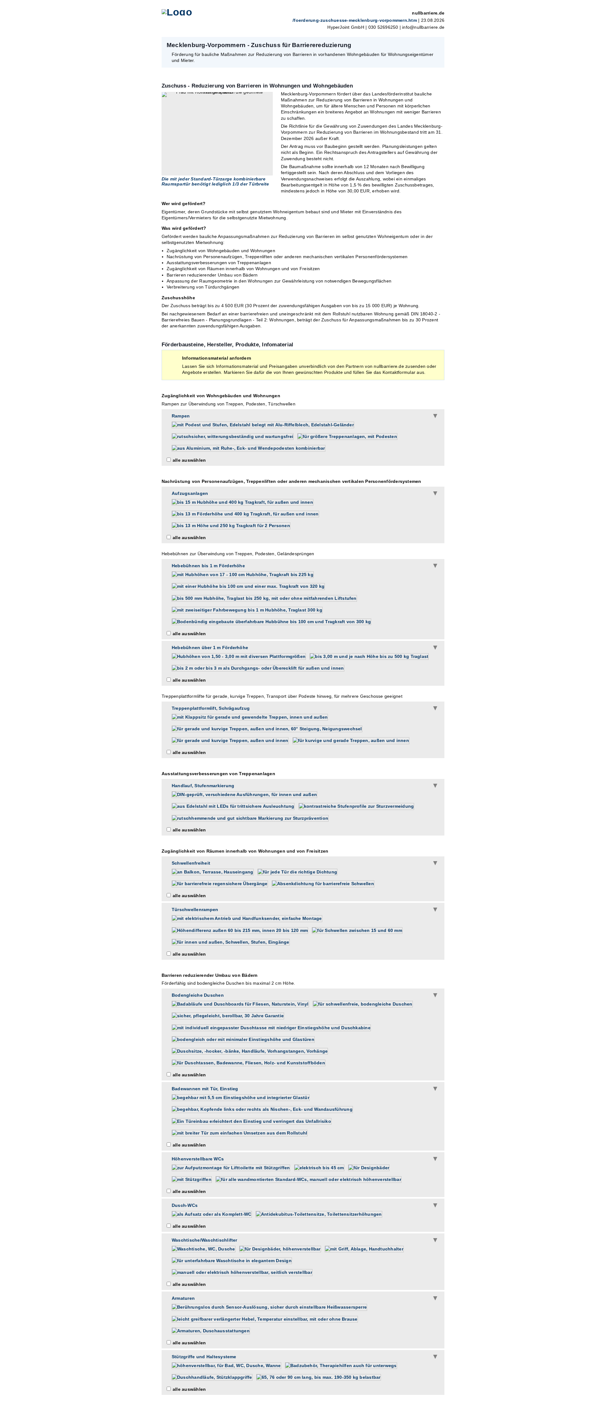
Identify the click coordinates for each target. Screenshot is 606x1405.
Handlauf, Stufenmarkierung (203, 785)
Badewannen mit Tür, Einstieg (205, 1088)
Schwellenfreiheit (191, 863)
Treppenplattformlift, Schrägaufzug (211, 708)
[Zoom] (217, 133)
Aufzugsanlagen (190, 493)
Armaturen (183, 1298)
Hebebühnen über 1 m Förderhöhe (210, 647)
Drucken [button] (436, 45)
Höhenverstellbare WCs (198, 1158)
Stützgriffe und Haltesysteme (204, 1356)
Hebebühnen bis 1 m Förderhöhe (208, 565)
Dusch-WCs (185, 1205)
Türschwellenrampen (195, 909)
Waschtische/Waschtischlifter (204, 1240)
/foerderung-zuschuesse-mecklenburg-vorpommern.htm (355, 20)
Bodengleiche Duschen (198, 995)
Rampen (181, 415)
